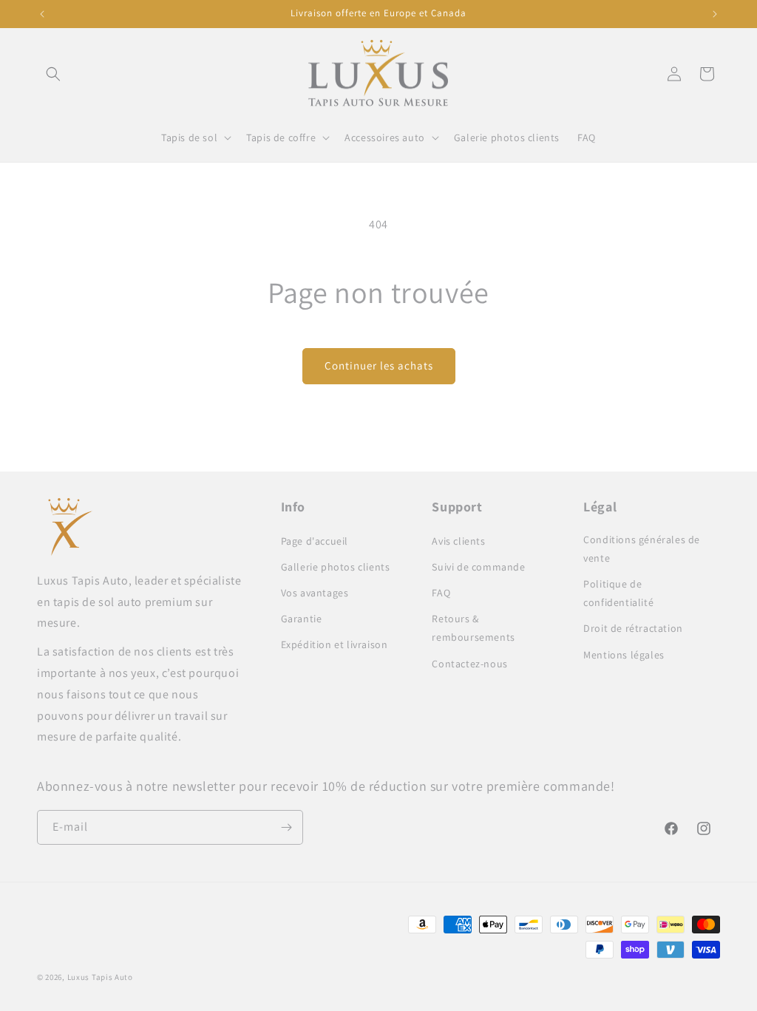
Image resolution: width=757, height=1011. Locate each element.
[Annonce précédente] (42, 14)
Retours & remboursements (473, 628)
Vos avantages (315, 592)
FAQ (441, 592)
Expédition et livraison (334, 644)
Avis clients (458, 541)
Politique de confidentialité (618, 593)
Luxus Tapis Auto (100, 977)
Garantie (301, 618)
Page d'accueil (314, 541)
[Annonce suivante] (715, 14)
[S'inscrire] (286, 827)
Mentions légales (624, 654)
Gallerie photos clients (335, 566)
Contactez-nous (469, 663)
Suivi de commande (478, 566)
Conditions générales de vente (641, 549)
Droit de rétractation (633, 628)
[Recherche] (53, 74)
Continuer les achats (379, 365)
